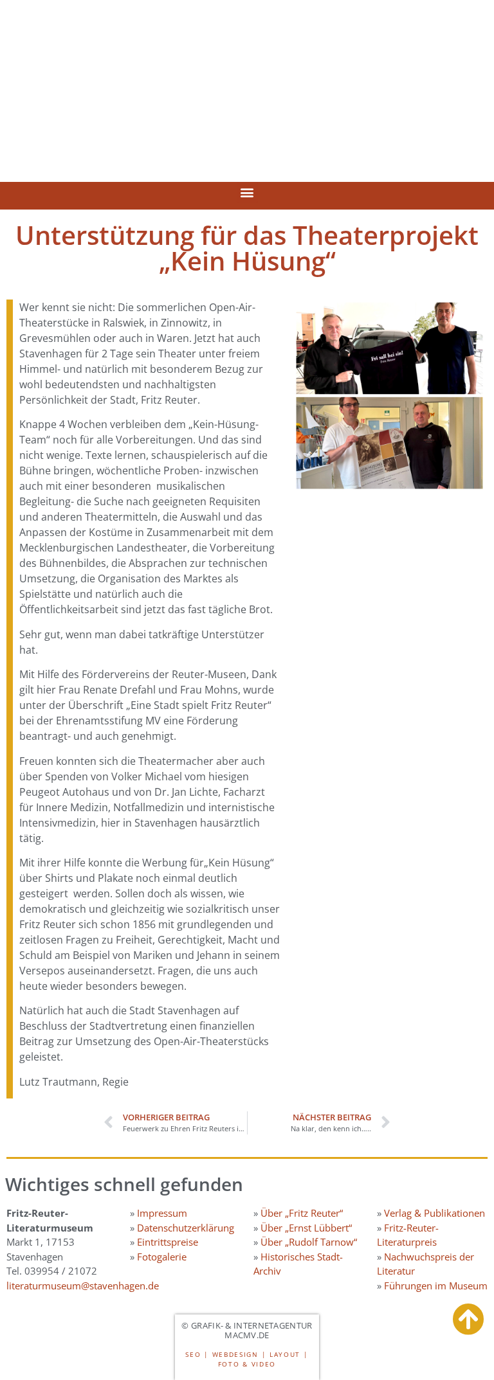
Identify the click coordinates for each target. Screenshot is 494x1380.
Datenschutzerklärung (185, 1227)
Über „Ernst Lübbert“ (306, 1227)
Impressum (162, 1212)
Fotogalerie (162, 1256)
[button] (247, 192)
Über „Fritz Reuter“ (302, 1212)
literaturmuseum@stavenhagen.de (82, 1285)
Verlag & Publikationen (434, 1212)
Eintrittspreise (167, 1241)
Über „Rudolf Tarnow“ (309, 1241)
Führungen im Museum (436, 1285)
